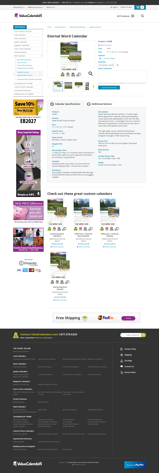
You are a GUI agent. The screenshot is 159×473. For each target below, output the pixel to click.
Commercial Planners (45, 375)
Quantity (102, 62)
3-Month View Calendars (21, 375)
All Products (20, 27)
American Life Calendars (46, 420)
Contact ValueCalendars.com (48, 334)
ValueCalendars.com (35, 463)
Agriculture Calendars (20, 420)
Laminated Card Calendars (47, 359)
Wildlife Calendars (69, 426)
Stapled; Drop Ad (23, 72)
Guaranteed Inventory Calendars (48, 442)
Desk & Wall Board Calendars (97, 367)
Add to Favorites (106, 45)
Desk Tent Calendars (45, 367)
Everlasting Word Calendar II (57, 235)
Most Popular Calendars (21, 351)
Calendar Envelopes (19, 449)
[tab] (65, 104)
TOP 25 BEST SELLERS (23, 31)
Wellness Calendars (44, 426)
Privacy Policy (130, 349)
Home (49, 27)
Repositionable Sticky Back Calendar (75, 359)
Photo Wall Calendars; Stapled (48, 434)
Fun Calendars (67, 422)
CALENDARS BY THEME (23, 83)
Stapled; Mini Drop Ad (24, 75)
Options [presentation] (102, 103)
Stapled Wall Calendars (25, 68)
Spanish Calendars (19, 426)
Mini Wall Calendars (24, 60)
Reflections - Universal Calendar (109, 235)
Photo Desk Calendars (20, 434)
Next (93, 86)
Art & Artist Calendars (95, 420)
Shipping (128, 355)
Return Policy (130, 372)
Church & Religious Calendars (47, 422)
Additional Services (35, 7)
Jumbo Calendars (20, 42)
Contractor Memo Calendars (72, 375)
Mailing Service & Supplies (24, 94)
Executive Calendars (94, 375)
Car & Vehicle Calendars (21, 422)
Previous (49, 86)
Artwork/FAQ (18, 7)
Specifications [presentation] (67, 103)
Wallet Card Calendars (95, 359)
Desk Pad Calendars (19, 367)
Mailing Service (67, 449)
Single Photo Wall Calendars (97, 434)
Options (101, 55)
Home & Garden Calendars (97, 422)
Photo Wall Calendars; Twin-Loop (74, 434)
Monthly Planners (18, 402)
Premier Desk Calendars (71, 367)
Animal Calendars (68, 420)
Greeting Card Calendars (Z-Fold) (24, 359)
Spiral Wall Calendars (24, 65)
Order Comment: (105, 68)
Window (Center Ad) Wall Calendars (29, 79)
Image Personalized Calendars (23, 424)
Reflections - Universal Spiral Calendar (83, 235)
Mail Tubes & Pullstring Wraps (48, 449)
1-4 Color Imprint (108, 58)
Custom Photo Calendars (23, 87)
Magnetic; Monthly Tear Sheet (47, 384)
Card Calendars (20, 35)
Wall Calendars (19, 56)
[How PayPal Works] (135, 465)
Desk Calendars (20, 38)
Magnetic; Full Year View (21, 384)
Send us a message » (44, 338)
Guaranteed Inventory (22, 90)
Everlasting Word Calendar (60, 288)
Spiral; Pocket (22, 62)
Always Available (18, 442)
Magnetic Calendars (21, 45)
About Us (49, 7)
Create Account (126, 7)
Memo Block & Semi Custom (47, 424)
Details (128, 318)
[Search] (142, 15)
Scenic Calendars (93, 424)
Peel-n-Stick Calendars (22, 49)
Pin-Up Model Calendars (71, 424)
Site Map (128, 361)
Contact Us (129, 366)
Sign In (115, 7)
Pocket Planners (20, 52)
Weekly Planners (43, 402)
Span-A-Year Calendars (20, 377)
